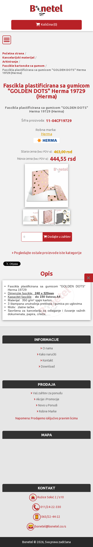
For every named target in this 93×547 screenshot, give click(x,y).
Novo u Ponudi (47, 405)
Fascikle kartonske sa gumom (23, 65)
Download (48, 366)
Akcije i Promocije (47, 399)
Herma (46, 134)
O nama (48, 348)
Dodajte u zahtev (59, 236)
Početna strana (13, 53)
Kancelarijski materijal (18, 57)
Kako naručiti (47, 354)
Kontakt (48, 360)
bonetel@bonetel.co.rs (50, 526)
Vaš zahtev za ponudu (48, 393)
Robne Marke (48, 411)
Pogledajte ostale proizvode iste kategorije (47, 253)
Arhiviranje (10, 61)
